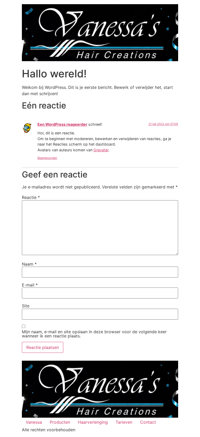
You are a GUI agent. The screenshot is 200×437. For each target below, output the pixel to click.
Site (25, 306)
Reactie (31, 197)
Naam (29, 264)
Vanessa (34, 422)
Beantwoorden (47, 158)
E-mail (30, 285)
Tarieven (124, 422)
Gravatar (100, 150)
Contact (148, 422)
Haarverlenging (93, 422)
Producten (60, 422)
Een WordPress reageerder (62, 124)
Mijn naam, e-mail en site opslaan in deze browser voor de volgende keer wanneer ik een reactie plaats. (94, 334)
